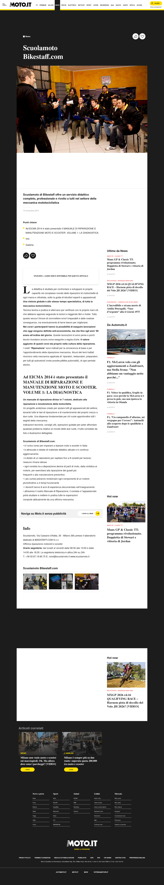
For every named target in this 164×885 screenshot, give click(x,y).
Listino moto (97, 798)
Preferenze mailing (137, 858)
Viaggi (34, 816)
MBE (75, 802)
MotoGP (55, 802)
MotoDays (76, 807)
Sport (55, 793)
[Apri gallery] (35, 581)
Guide (34, 811)
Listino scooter (98, 802)
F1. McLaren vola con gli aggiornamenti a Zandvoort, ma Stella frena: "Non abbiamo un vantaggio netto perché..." (125, 369)
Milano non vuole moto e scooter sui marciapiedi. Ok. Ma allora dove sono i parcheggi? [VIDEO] (38, 761)
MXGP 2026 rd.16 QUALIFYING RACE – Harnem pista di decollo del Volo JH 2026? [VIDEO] (125, 287)
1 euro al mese (87, 513)
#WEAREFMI (56, 824)
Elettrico (35, 807)
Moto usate (118, 802)
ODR (91, 858)
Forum (34, 824)
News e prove (38, 793)
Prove (34, 802)
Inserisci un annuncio (120, 824)
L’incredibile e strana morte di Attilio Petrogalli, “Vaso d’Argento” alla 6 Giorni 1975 (124, 308)
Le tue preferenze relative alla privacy (40, 880)
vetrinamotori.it (101, 872)
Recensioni (97, 816)
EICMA (76, 798)
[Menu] (4, 4)
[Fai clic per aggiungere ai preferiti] (142, 36)
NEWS (23, 753)
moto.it (75, 872)
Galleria (30, 244)
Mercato (118, 793)
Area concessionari (156, 7)
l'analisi (68, 753)
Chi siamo (107, 858)
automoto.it (61, 872)
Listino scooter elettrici (100, 807)
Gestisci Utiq (120, 858)
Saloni (76, 793)
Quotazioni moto (98, 811)
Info (27, 238)
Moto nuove (118, 798)
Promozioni (118, 820)
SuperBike (56, 807)
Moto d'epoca (118, 807)
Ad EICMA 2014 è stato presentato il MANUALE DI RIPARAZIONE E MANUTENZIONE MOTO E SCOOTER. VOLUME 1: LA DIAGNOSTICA (62, 230)
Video (34, 820)
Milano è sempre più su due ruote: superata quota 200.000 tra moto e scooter (80, 761)
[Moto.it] (20, 5)
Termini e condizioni (42, 858)
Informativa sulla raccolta (11, 880)
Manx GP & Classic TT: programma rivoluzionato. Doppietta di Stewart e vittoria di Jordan (125, 264)
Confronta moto (98, 824)
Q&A (95, 820)
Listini (97, 793)
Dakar (54, 816)
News (27, 36)
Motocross (56, 811)
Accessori (117, 811)
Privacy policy (25, 858)
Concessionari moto (120, 816)
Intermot (76, 811)
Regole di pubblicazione (64, 858)
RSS (98, 858)
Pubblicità (82, 858)
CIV (54, 820)
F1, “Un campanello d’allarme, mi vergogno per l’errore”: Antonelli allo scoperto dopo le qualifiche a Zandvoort (126, 421)
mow (86, 872)
